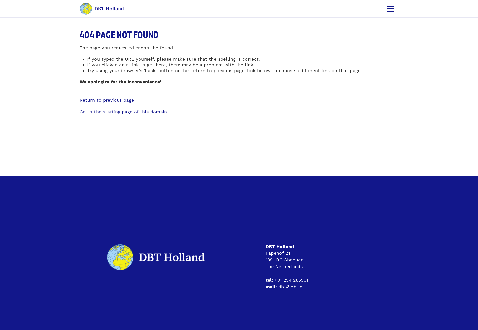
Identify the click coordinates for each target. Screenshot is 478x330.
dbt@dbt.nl (291, 287)
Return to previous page (107, 100)
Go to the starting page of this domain (123, 112)
